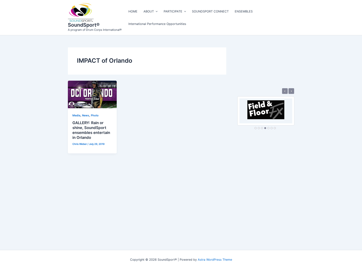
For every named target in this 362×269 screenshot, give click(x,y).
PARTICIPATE (173, 11)
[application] (156, 11)
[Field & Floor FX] (265, 107)
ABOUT (148, 11)
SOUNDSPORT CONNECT (210, 11)
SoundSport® (84, 25)
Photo (95, 115)
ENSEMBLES (244, 11)
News (85, 115)
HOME (132, 11)
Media (76, 115)
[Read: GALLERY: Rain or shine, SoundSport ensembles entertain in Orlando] (92, 94)
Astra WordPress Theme (215, 259)
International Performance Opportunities (157, 24)
